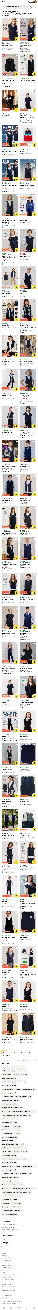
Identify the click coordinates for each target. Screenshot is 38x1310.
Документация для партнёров (9, 1229)
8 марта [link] (22, 736)
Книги (3, 1272)
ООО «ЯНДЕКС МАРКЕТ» (13, 1301)
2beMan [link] (22, 185)
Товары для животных (7, 1279)
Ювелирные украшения (8, 1286)
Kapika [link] (22, 293)
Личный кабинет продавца (9, 1224)
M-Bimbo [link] (22, 769)
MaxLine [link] (4, 736)
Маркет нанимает (6, 1295)
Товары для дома (6, 1260)
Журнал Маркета (6, 1298)
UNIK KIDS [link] (23, 256)
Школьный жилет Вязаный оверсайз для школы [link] (8, 257)
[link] (13, 1067)
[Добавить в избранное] (16, 20)
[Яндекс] (14, 1303)
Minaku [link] (22, 116)
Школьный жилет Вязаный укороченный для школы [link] (27, 902)
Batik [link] (22, 361)
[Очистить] (31, 7)
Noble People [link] (6, 361)
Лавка (11, 1307)
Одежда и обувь (6, 1258)
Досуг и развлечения (7, 1246)
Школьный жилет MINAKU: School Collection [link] (27, 116)
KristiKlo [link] (23, 45)
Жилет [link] (8, 45)
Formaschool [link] (6, 151)
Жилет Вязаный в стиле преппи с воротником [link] (28, 326)
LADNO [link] (4, 220)
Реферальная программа (8, 1239)
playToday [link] (5, 937)
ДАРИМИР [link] (5, 293)
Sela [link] (3, 256)
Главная (4, 1307)
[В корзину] (17, 39)
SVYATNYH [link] (23, 466)
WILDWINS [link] (5, 395)
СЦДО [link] (4, 633)
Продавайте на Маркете (8, 1227)
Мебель (3, 1248)
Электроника (5, 1255)
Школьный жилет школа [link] (26, 45)
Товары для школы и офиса (9, 1274)
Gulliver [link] (23, 80)
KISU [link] (21, 220)
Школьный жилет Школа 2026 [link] (9, 221)
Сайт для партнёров (7, 1232)
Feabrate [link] (5, 326)
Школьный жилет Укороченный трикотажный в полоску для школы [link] (28, 973)
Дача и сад (4, 1270)
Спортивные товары (7, 1277)
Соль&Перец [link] (6, 802)
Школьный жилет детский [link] (8, 81)
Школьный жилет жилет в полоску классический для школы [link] (27, 703)
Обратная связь (5, 1293)
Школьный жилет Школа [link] (8, 938)
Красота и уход (5, 1265)
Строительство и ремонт (8, 1282)
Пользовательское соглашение (10, 1290)
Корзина (26, 1307)
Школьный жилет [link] (28, 80)
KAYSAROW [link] (23, 599)
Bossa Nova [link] (6, 45)
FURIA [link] (22, 668)
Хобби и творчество (7, 1267)
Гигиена (3, 1253)
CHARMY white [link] (6, 564)
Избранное (19, 1307)
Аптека (3, 1262)
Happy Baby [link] (5, 80)
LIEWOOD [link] (22, 835)
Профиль (34, 1307)
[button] (35, 7)
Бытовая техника (6, 1250)
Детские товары (6, 1284)
